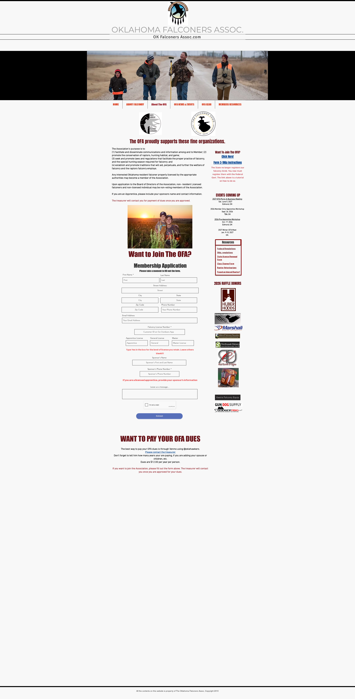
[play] (263, 95)
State (178, 295)
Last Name (165, 275)
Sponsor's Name (159, 358)
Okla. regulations (225, 252)
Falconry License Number (159, 327)
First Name (127, 275)
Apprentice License (134, 338)
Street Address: (160, 285)
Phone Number (168, 305)
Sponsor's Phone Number (159, 369)
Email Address (128, 315)
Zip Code (140, 305)
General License (157, 338)
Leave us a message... (159, 387)
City (140, 295)
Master (175, 338)
